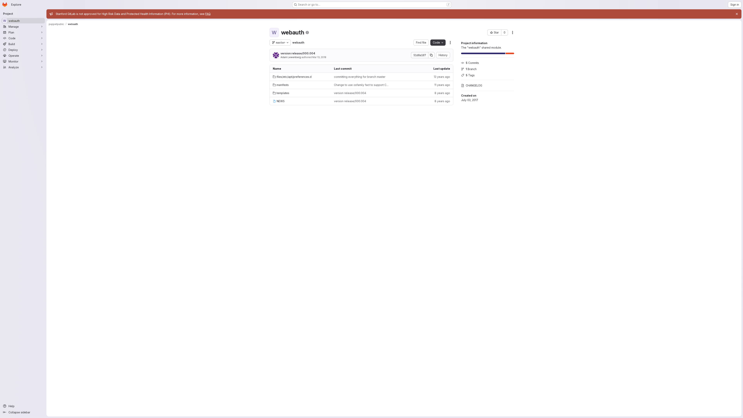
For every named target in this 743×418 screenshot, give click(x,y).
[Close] (736, 14)
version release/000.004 (298, 53)
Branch (471, 69)
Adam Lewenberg (291, 57)
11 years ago (442, 85)
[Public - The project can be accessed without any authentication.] (307, 32)
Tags (470, 75)
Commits (472, 62)
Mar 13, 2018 (319, 57)
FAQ (207, 13)
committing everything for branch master (359, 76)
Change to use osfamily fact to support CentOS (361, 85)
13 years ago (442, 76)
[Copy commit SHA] (431, 55)
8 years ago (442, 93)
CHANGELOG (474, 85)
